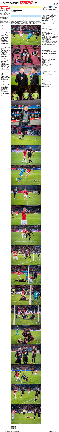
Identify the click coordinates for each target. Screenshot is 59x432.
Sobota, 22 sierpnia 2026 (46, 39)
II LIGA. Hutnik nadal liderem (47, 17)
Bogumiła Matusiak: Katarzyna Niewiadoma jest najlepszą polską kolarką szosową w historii (50, 82)
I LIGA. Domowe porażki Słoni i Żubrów (49, 15)
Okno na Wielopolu (5, 80)
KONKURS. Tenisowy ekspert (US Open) (49, 23)
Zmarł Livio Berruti (45, 80)
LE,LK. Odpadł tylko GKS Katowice (48, 73)
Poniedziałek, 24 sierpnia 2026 (47, 19)
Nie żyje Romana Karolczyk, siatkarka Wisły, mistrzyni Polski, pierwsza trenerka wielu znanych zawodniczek (50, 37)
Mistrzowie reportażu (5, 50)
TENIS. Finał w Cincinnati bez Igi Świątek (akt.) (49, 22)
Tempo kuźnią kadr (5, 60)
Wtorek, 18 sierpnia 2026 (46, 64)
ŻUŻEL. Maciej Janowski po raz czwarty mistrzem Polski (49, 68)
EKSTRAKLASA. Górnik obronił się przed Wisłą (49, 58)
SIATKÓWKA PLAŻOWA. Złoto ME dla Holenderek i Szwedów (49, 60)
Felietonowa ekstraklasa (5, 47)
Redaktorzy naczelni (4, 37)
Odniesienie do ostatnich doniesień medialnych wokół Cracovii (48, 44)
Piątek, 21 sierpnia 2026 (46, 40)
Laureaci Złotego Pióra (5, 44)
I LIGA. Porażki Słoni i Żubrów (47, 48)
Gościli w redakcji (5, 87)
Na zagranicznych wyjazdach (5, 57)
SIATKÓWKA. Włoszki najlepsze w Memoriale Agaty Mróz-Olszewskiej (50, 79)
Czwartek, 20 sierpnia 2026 (47, 49)
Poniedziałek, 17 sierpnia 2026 (47, 65)
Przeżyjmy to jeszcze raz (5, 34)
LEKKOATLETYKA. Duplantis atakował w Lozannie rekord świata (49, 26)
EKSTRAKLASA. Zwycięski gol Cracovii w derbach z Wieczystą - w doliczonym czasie (50, 28)
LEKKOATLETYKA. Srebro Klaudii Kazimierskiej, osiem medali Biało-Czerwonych (48, 56)
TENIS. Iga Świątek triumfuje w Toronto (49, 75)
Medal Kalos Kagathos (5, 70)
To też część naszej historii (5, 91)
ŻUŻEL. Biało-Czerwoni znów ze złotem (49, 20)
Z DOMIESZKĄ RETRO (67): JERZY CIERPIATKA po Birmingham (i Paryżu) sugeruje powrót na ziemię (49, 33)
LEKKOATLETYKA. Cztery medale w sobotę (50, 66)
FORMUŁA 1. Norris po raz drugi (48, 16)
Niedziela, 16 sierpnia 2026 (47, 74)
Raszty (55, 431)
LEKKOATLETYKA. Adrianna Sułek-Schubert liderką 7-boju (50, 72)
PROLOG (5, 29)
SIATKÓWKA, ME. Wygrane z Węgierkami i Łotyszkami (50, 8)
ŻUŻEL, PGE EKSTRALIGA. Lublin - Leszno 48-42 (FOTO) (50, 46)
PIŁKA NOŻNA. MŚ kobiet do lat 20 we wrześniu (49, 35)
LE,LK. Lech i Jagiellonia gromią (48, 30)
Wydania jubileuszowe (5, 67)
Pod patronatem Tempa (5, 77)
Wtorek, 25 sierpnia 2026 (46, 18)
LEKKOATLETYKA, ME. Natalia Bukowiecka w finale (50, 77)
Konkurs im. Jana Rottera (5, 54)
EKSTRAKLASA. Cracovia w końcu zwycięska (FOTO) (50, 63)
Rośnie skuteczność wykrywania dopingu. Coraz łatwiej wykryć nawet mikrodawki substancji (49, 42)
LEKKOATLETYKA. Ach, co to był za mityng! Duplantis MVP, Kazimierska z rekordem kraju (50, 11)
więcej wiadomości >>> (45, 86)
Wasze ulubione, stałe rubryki (5, 73)
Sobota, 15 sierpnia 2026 (46, 84)
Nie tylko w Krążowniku (5, 84)
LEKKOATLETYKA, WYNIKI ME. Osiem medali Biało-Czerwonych (49, 54)
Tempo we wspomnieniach (5, 41)
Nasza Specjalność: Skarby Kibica (5, 64)
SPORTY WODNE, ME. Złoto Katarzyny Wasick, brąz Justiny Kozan (49, 52)
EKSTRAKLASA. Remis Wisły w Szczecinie (50, 14)
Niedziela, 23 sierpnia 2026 (47, 29)
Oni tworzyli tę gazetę (5, 94)
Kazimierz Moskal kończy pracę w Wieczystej (50, 24)
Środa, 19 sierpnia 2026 (46, 50)
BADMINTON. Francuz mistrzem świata (49, 13)
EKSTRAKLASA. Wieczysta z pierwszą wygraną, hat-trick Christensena (49, 70)
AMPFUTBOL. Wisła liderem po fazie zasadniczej (49, 10)
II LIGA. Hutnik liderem (46, 61)
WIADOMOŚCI (50, 6)
